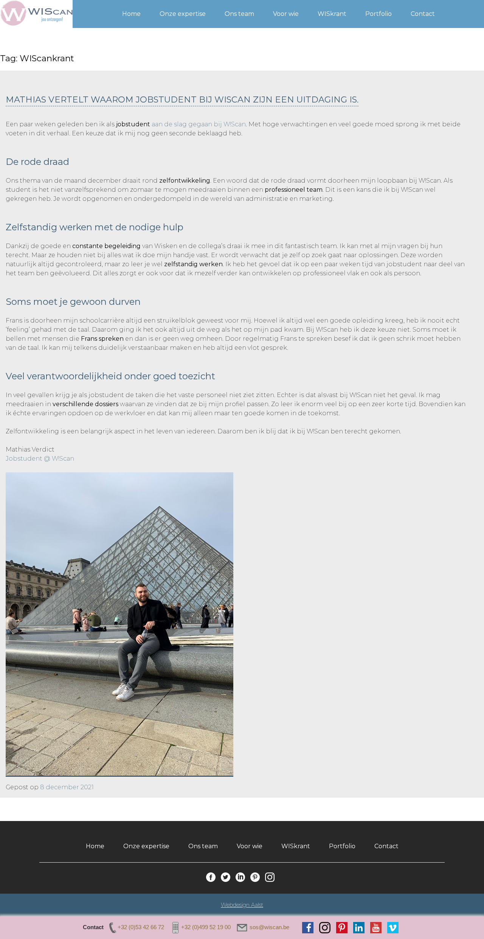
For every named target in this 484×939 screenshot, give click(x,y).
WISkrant (332, 13)
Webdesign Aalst (242, 905)
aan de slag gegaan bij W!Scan (199, 124)
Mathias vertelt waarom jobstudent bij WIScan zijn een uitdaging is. (182, 99)
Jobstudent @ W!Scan (40, 458)
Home (131, 13)
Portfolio (378, 13)
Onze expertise (183, 13)
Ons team (239, 13)
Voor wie (286, 13)
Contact (423, 13)
